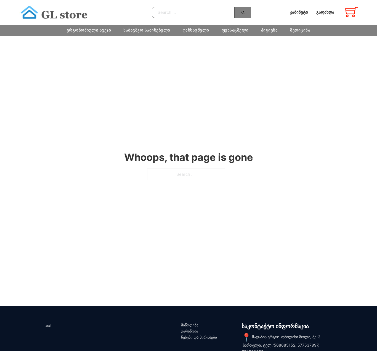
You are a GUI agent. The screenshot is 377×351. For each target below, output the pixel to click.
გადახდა (325, 12)
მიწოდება (189, 325)
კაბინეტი (299, 12)
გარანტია (189, 331)
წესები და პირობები (199, 337)
